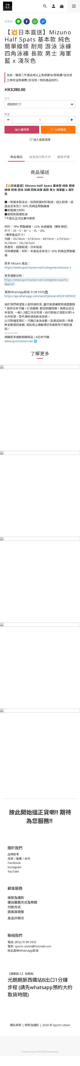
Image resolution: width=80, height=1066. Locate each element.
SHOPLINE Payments (46, 1051)
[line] (18, 21)
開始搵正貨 (35, 812)
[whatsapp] (35, 21)
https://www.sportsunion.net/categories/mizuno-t (38, 267)
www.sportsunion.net (19, 341)
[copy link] (43, 21)
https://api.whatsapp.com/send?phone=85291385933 (40, 296)
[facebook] (27, 21)
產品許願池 (16, 918)
